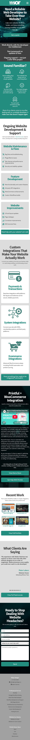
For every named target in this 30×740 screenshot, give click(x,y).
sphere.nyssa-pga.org (8, 513)
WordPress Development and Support (15, 700)
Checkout (15, 734)
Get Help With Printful (15, 480)
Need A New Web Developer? (15, 697)
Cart (15, 731)
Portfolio (15, 693)
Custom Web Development (15, 709)
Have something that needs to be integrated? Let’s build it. (15, 377)
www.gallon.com (22, 526)
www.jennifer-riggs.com (8, 526)
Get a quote (15, 35)
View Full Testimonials (15, 595)
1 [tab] (10, 590)
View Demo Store (15, 473)
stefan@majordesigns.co (15, 682)
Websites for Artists (15, 719)
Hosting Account (15, 711)
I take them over (19, 136)
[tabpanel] (15, 570)
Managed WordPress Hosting (15, 695)
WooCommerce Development (15, 707)
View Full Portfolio (15, 533)
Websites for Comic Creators (15, 721)
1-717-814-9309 (15, 679)
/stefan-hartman (15, 684)
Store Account (15, 736)
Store (15, 729)
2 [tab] (12, 590)
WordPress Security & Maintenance (15, 704)
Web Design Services (15, 702)
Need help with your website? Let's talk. (15, 232)
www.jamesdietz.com (22, 513)
